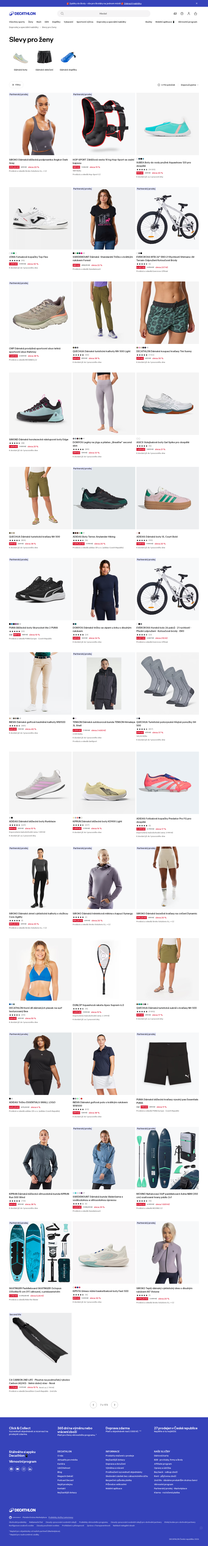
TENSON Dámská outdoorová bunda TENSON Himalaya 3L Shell (104, 724)
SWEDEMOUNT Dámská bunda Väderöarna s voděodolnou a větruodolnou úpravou (98, 1198)
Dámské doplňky (68, 70)
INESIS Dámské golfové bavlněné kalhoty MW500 (37, 722)
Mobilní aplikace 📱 (165, 22)
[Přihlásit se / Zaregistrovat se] (188, 13)
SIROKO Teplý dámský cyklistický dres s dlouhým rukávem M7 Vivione (164, 1290)
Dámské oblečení (44, 70)
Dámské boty (20, 70)
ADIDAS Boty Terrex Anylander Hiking (94, 536)
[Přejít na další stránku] (114, 1404)
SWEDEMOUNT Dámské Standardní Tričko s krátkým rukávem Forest (103, 258)
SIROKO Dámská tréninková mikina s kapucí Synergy (103, 913)
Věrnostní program (187, 22)
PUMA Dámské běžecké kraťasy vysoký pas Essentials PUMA (167, 1101)
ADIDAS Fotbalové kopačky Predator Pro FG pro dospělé (164, 820)
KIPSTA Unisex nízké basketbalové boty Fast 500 (100, 1291)
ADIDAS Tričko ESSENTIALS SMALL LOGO (32, 1102)
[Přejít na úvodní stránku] (22, 14)
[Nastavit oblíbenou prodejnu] (175, 13)
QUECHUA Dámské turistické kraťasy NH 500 (35, 536)
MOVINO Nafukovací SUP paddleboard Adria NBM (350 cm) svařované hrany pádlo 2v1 (167, 1195)
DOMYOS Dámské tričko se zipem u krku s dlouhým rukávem (102, 629)
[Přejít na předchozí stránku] (93, 1404)
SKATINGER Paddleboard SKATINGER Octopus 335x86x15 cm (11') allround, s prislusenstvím (35, 1290)
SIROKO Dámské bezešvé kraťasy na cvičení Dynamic (166, 913)
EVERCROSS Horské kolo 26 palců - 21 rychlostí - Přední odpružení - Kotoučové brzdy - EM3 (164, 629)
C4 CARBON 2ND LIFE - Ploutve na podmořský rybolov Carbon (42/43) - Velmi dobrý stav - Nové (39, 1381)
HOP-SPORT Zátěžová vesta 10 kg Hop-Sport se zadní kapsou (104, 161)
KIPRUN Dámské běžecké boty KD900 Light (97, 821)
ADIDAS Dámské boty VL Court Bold (157, 536)
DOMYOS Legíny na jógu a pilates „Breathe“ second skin (102, 444)
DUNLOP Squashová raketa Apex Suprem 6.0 (98, 1005)
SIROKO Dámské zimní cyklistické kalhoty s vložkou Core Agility (39, 915)
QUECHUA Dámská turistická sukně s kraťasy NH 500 (166, 1008)
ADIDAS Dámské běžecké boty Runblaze (32, 821)
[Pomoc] (182, 13)
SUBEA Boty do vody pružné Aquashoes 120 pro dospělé (164, 164)
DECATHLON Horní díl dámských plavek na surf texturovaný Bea (36, 1010)
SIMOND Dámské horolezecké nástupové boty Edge (38, 439)
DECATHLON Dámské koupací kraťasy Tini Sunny (164, 351)
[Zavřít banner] (196, 3)
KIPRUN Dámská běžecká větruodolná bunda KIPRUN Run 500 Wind (39, 1195)
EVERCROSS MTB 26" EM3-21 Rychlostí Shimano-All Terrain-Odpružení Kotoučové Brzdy (165, 258)
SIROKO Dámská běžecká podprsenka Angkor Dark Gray (38, 161)
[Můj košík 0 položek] (195, 13)
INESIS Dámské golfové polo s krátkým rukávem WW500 (100, 1104)
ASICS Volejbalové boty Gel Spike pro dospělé (162, 442)
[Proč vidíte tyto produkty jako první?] (158, 85)
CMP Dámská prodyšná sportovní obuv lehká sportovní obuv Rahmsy (35, 350)
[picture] (40, 124)
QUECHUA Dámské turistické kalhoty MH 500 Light (101, 351)
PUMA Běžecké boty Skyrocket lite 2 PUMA (33, 627)
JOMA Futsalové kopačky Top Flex (28, 256)
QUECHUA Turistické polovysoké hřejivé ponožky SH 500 (166, 724)
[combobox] (190, 85)
